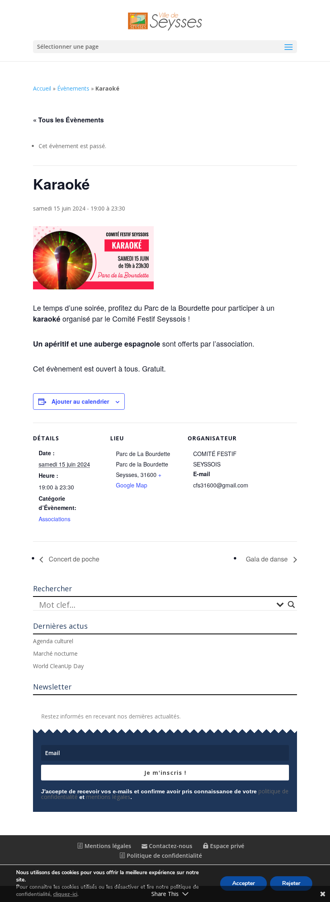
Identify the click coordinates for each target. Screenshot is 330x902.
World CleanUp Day (58, 666)
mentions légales (108, 797)
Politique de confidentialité (163, 855)
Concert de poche (73, 558)
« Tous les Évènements (68, 119)
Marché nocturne (55, 653)
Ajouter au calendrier (80, 401)
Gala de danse (267, 558)
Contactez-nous (169, 846)
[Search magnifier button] (291, 604)
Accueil (42, 88)
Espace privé (226, 846)
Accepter (243, 883)
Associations (54, 519)
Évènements (73, 88)
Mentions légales (107, 846)
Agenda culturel (53, 641)
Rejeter (291, 883)
